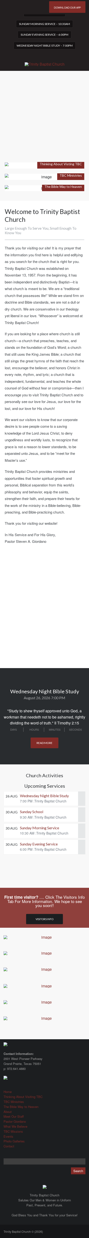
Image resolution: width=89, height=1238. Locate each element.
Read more (44, 743)
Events (8, 1136)
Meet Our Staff (14, 1116)
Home (8, 1091)
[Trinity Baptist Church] (45, 61)
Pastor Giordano (15, 1121)
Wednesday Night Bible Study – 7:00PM (45, 45)
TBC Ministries (14, 1101)
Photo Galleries (14, 1141)
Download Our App (67, 7)
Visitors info (44, 919)
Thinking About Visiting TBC (23, 1096)
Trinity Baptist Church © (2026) (23, 1231)
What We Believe (15, 1126)
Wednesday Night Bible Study (44, 795)
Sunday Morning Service (39, 827)
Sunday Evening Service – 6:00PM (44, 34)
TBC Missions (13, 1131)
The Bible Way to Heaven (21, 1106)
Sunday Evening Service (39, 844)
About (8, 1111)
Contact (9, 1146)
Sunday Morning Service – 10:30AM (44, 24)
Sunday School (31, 811)
